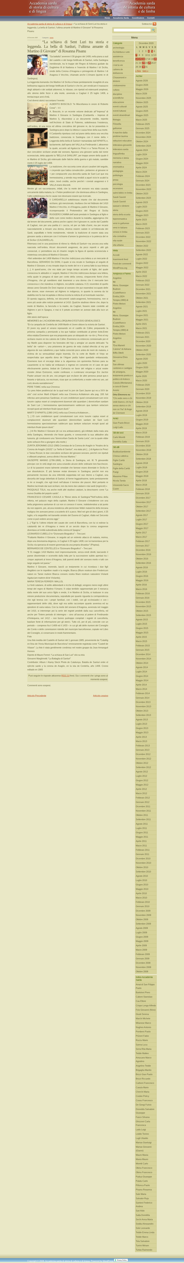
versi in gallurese (121, 223)
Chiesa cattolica (120, 456)
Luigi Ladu (118, 427)
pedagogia (118, 171)
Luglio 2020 (141, 363)
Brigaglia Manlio (143, 1070)
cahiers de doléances (118, 71)
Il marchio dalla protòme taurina (120, 134)
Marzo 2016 (141, 589)
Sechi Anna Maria (144, 1219)
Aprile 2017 (141, 532)
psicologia (118, 184)
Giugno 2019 (142, 420)
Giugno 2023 (142, 211)
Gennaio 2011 (142, 854)
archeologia (118, 48)
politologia (118, 175)
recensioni (118, 188)
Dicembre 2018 (143, 446)
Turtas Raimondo (144, 1250)
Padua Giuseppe (144, 1177)
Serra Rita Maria (143, 1049)
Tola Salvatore (143, 1241)
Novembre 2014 (143, 659)
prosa (115, 180)
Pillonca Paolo (143, 1185)
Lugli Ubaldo (142, 1138)
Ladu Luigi (141, 1129)
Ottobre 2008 (142, 971)
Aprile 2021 (141, 324)
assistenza (118, 56)
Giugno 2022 (142, 263)
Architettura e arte (121, 52)
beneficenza (119, 61)
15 (140, 59)
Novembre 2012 (143, 759)
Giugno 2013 (142, 728)
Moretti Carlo (142, 1163)
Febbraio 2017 (143, 541)
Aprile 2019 (141, 428)
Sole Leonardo (143, 1228)
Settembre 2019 (143, 406)
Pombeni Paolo (143, 1031)
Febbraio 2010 (143, 902)
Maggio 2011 (142, 837)
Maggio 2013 (142, 732)
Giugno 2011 (142, 832)
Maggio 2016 (142, 580)
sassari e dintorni (121, 206)
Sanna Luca (141, 1045)
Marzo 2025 (141, 120)
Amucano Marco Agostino (143, 1059)
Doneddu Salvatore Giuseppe (145, 1111)
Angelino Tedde (143, 1066)
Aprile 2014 (141, 685)
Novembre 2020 (143, 346)
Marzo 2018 (141, 485)
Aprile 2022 (141, 272)
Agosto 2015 (142, 619)
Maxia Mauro (142, 1159)
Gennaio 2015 (142, 650)
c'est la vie (118, 65)
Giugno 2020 (142, 367)
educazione (118, 102)
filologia (116, 119)
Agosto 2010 (142, 876)
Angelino (117, 278)
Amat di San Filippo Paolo (145, 986)
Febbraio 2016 (143, 593)
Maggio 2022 (142, 267)
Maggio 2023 (142, 215)
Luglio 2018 (141, 467)
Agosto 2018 (142, 463)
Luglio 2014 (141, 672)
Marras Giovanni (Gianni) (144, 1149)
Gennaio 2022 (142, 285)
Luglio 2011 (141, 828)
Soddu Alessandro (144, 1224)
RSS (154, 24)
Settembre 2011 (143, 819)
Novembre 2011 (143, 811)
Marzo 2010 (141, 898)
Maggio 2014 (142, 680)
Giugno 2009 (142, 937)
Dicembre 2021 (143, 289)
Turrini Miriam (142, 1245)
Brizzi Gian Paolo (144, 1074)
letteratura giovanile (122, 145)
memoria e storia (121, 158)
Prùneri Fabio (142, 1036)
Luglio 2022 (141, 259)
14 (137, 59)
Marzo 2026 (141, 93)
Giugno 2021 (142, 315)
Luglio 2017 (141, 519)
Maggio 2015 (142, 633)
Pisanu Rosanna (144, 1189)
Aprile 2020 (141, 376)
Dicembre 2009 (143, 911)
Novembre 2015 (143, 606)
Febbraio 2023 (143, 228)
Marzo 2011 (141, 845)
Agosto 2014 (142, 667)
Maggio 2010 (142, 889)
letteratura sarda (120, 149)
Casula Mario (142, 1087)
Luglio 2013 (141, 724)
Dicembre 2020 (143, 341)
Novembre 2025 (143, 98)
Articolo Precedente (36, 696)
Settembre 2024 (143, 146)
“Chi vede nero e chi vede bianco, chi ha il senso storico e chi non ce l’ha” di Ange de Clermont (123, 405)
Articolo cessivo (100, 696)
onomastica (118, 167)
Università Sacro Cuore (121, 487)
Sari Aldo (140, 1211)
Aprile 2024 (141, 167)
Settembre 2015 (143, 615)
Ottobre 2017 (142, 506)
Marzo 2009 (141, 950)
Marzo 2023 (141, 224)
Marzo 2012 (141, 793)
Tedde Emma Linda (145, 1232)
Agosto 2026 (142, 80)
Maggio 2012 (142, 785)
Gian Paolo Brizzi (121, 423)
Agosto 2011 (142, 824)
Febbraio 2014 (143, 693)
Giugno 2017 (142, 524)
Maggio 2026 (142, 89)
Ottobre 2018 (142, 454)
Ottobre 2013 (142, 711)
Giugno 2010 (142, 884)
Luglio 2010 (141, 880)
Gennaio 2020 (142, 389)
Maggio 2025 (142, 115)
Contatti (151, 18)
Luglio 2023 (141, 207)
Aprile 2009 (141, 945)
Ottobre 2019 (142, 402)
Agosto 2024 (142, 150)
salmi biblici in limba (122, 193)
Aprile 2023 (141, 220)
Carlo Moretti (119, 437)
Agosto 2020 (142, 359)
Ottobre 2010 (142, 867)
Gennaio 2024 (142, 181)
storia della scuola (121, 214)
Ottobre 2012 (142, 763)
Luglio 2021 (141, 311)
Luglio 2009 (141, 932)
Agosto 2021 (142, 306)
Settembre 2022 (143, 250)
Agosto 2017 (142, 515)
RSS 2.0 (65, 676)
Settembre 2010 (143, 872)
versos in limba (120, 232)
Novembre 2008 (143, 967)
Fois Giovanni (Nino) (146, 1010)
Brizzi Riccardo (143, 1079)
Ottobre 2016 (142, 559)
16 (143, 59)
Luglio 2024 (141, 154)
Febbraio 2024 (143, 176)
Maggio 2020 (142, 372)
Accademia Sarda (121, 18)
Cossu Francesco (144, 1100)
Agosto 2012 (142, 772)
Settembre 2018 (143, 459)
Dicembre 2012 (143, 754)
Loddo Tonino (142, 1134)
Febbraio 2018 (143, 489)
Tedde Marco (142, 1237)
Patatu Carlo (142, 1181)
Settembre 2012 (143, 767)
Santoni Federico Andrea (144, 1205)
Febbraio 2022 (143, 280)
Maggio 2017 (142, 528)
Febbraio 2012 (143, 798)
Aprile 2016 (141, 585)
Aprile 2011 (141, 841)
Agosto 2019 (142, 411)
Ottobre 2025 (142, 102)
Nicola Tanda (119, 481)
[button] (67, 67)
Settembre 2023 (143, 198)
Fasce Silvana (143, 1117)
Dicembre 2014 (143, 654)
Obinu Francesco (144, 1168)
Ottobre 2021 (142, 298)
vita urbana (118, 245)
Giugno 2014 (142, 676)
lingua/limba (119, 154)
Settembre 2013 (143, 715)
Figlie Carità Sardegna (119, 462)
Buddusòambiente (121, 452)
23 (143, 63)
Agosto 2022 (142, 254)
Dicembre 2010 (143, 858)
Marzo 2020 (141, 380)
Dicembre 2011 (143, 806)
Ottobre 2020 (142, 350)
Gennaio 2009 (142, 958)
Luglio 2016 (141, 572)
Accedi (116, 255)
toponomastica (120, 219)
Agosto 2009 (142, 928)
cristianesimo (119, 85)
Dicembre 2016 (143, 550)
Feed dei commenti (122, 264)
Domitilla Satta (120, 442)
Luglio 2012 (141, 776)
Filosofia (117, 124)
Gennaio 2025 (142, 128)
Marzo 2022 (141, 276)
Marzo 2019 (141, 432)
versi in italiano (120, 227)
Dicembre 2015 (143, 602)
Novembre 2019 (143, 398)
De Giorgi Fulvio (143, 1105)
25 (149, 63)
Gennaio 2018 (142, 493)
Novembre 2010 (143, 863)
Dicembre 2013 (143, 702)
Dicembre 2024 (143, 133)
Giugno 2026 (142, 85)
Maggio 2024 (142, 163)
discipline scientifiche (118, 96)
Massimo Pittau (120, 476)
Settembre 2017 (143, 511)
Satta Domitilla (143, 1215)
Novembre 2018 (143, 450)
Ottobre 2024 (142, 141)
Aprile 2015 (141, 637)
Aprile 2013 (141, 737)
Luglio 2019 (141, 415)
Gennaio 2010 (142, 906)
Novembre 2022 (143, 241)
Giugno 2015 (142, 628)
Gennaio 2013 (142, 750)
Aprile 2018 (141, 480)
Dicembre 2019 (143, 393)
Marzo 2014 (141, 689)
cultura (116, 90)
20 (155, 59)
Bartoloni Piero (143, 992)
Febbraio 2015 (143, 645)
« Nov (138, 71)
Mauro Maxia (142, 1155)
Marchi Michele (143, 1018)
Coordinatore (138, 18)
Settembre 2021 (143, 302)
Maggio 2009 (142, 941)
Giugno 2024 (142, 159)
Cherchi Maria (142, 1092)
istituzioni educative (122, 141)
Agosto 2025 (142, 107)
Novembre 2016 (143, 554)
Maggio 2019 (142, 424)
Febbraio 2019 (143, 437)
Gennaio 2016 (142, 598)
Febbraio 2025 (143, 124)
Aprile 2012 (141, 789)
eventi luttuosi (119, 111)
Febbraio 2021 (143, 333)
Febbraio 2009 (143, 954)
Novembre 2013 (143, 706)
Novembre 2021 (143, 293)
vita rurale (117, 240)
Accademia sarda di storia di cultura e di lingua (51, 6)
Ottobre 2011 (142, 815)
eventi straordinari (121, 115)
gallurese (117, 128)
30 (143, 67)
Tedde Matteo (142, 1053)
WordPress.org (120, 268)
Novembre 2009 (143, 915)
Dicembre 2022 (143, 237)
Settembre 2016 (143, 563)
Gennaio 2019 (142, 441)
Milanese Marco (143, 1023)
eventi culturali (120, 106)
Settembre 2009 (143, 924)
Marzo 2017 (141, 537)
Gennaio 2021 (142, 337)
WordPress (108, 1261)
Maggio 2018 (142, 476)
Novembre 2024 (143, 137)
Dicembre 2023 (143, 185)
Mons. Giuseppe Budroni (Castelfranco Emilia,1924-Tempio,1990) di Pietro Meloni (121, 294)
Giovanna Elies (120, 357)
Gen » (145, 71)
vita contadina (119, 236)
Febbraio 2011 (143, 850)
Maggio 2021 (142, 320)
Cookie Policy (142, 1096)
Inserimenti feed (120, 259)
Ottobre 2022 (142, 246)
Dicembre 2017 (143, 498)
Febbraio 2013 (143, 745)
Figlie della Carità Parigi (121, 470)
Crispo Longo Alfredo (146, 1005)
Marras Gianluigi (144, 1142)
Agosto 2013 (142, 719)
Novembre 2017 (143, 502)
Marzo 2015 (141, 641)
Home (107, 18)
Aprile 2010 (141, 893)
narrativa (117, 162)
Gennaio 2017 (142, 546)
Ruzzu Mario (142, 1040)
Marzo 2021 (141, 328)
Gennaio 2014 (142, 698)
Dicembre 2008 (143, 963)
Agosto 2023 (142, 202)
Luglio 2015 (141, 624)
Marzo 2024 (141, 172)
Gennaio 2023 (142, 233)
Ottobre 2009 (142, 919)
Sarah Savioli (119, 197)
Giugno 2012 (142, 780)
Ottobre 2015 (142, 611)
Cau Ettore (141, 1001)
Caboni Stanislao (144, 997)
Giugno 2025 (142, 111)
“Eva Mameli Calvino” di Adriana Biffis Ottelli (122, 349)
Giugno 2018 (142, 472)
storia (51, 37)
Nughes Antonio (143, 1027)
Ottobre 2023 (142, 193)
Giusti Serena (142, 1014)
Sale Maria (141, 1194)
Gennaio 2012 (142, 802)
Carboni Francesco (145, 1083)
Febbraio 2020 (143, 385)
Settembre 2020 (143, 354)
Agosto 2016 (142, 567)
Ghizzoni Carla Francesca (143, 1123)
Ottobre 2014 (142, 663)
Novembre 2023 (143, 189)
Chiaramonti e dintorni (119, 79)
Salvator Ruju (142, 1198)
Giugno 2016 (142, 576)
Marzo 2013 (141, 741)
